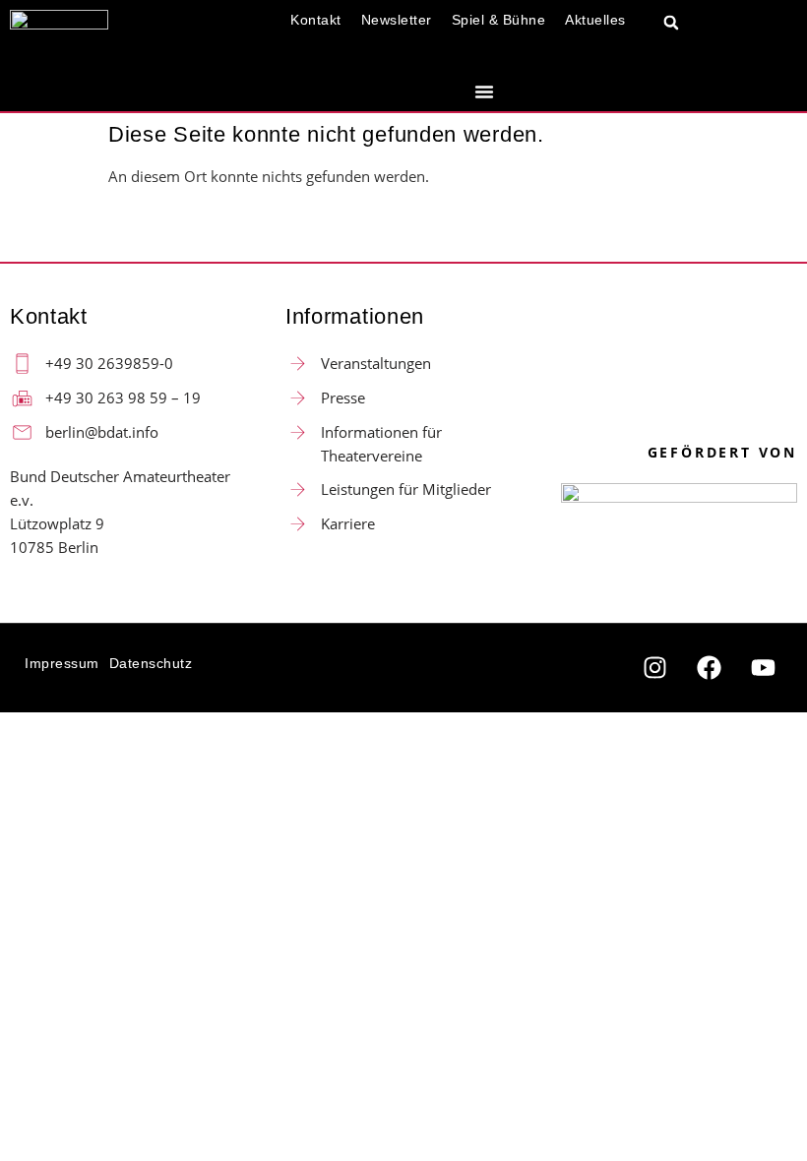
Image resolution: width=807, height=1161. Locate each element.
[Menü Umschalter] (484, 91)
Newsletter (396, 20)
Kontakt (315, 20)
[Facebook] (708, 668)
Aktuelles (595, 20)
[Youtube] (762, 668)
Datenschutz (151, 663)
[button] (671, 23)
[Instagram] (654, 668)
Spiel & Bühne (499, 20)
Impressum (62, 663)
